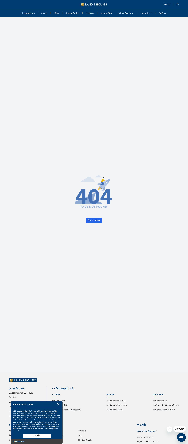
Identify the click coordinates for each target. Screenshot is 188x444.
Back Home (94, 220)
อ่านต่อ (37, 435)
